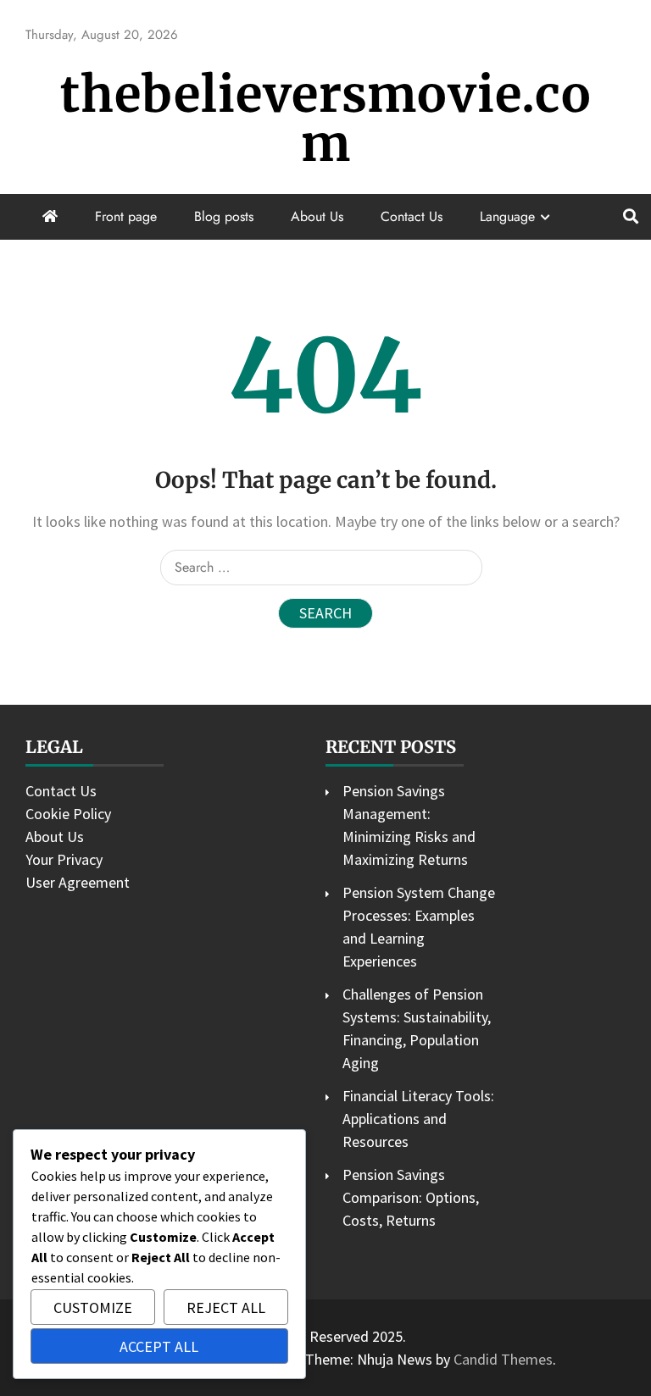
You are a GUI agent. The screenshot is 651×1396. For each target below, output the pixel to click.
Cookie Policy (68, 813)
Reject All (225, 1307)
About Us (317, 216)
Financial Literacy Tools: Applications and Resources (418, 1118)
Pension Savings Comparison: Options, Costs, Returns (410, 1197)
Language (507, 216)
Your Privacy (64, 859)
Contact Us (411, 216)
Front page (126, 216)
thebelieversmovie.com (326, 119)
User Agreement (77, 882)
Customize (92, 1307)
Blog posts (223, 216)
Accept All (159, 1346)
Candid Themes (503, 1359)
